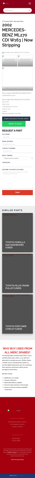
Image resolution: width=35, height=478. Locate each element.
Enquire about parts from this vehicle (16, 118)
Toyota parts (17, 426)
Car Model (6, 162)
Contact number (8, 148)
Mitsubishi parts (17, 424)
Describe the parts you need (13, 169)
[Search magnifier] (29, 10)
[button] (30, 3)
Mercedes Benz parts (17, 422)
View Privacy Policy (17, 459)
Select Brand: (7, 155)
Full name (6, 134)
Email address (7, 141)
